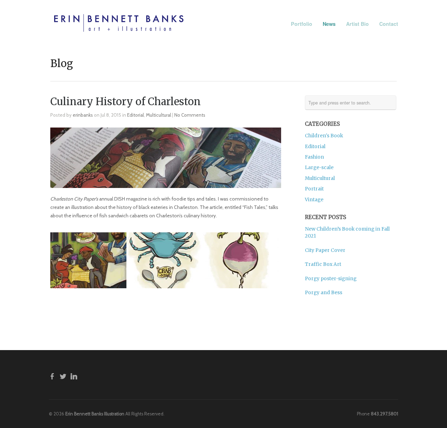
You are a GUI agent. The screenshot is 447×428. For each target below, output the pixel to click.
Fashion (314, 157)
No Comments (189, 115)
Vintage (314, 200)
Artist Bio (357, 23)
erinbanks (83, 115)
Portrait (314, 189)
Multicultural (158, 115)
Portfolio (301, 23)
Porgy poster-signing (331, 279)
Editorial (135, 115)
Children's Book (324, 136)
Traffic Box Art (323, 264)
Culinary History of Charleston (125, 101)
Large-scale (319, 168)
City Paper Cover (325, 250)
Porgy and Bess (323, 293)
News (329, 23)
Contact (388, 23)
